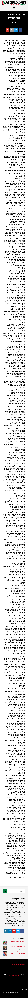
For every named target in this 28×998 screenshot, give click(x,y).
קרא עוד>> (22, 943)
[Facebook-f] (22, 931)
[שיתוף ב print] (12, 30)
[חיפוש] (5, 891)
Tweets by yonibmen (18, 964)
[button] (14, 7)
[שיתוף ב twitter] (16, 30)
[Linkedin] (10, 931)
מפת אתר (24, 989)
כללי (20, 14)
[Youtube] (14, 931)
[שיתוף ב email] (7, 30)
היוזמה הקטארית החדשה (18, 941)
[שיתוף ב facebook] (20, 30)
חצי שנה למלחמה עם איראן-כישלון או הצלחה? (18, 952)
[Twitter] (18, 931)
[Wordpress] (6, 931)
